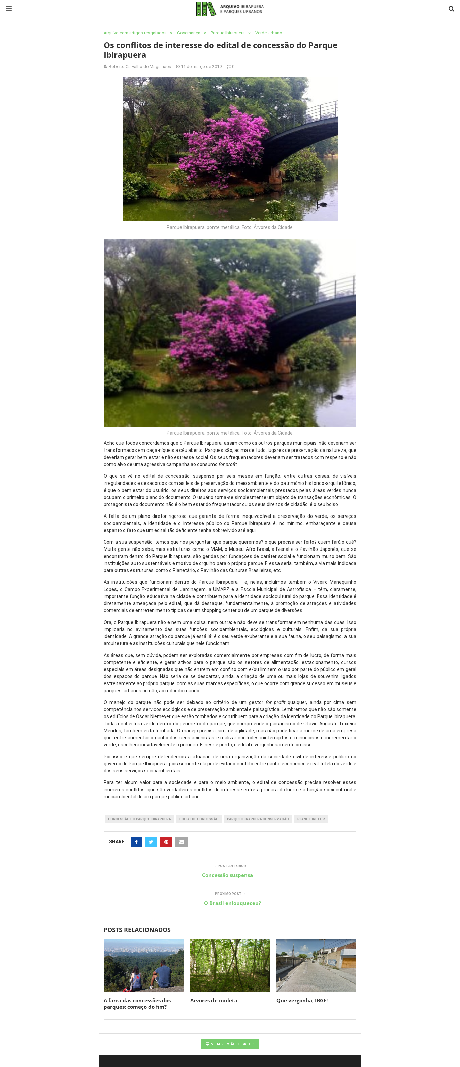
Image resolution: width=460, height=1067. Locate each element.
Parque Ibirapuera (228, 32)
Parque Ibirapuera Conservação (258, 819)
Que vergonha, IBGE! (302, 1000)
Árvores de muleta (214, 1000)
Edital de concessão (199, 819)
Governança (188, 32)
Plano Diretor (311, 819)
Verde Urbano (268, 32)
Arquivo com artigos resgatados (135, 32)
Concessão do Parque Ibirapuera (139, 819)
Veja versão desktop (232, 1044)
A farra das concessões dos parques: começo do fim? (137, 1003)
